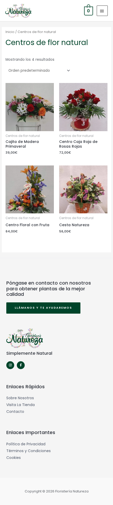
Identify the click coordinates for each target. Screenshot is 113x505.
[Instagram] (10, 365)
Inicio (10, 32)
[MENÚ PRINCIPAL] (102, 10)
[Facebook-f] (21, 365)
